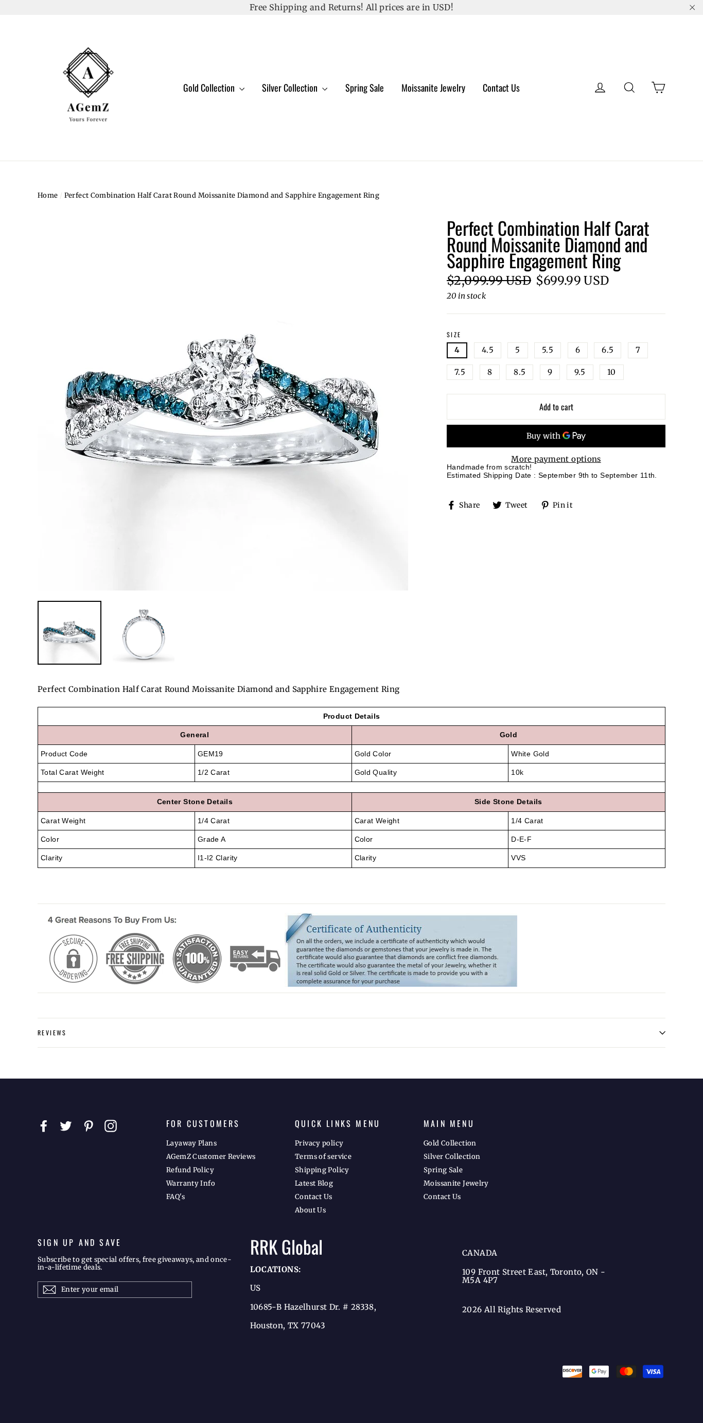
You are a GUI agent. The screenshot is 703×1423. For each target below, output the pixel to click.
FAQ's (175, 1196)
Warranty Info (190, 1183)
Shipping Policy (322, 1170)
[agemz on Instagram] (110, 1126)
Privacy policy (319, 1143)
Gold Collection (210, 87)
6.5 (607, 350)
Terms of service (323, 1156)
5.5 (547, 350)
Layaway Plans (191, 1143)
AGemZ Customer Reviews (210, 1156)
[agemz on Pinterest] (88, 1126)
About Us (310, 1210)
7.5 (459, 372)
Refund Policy (190, 1170)
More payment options (556, 459)
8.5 (519, 372)
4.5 (488, 350)
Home (48, 195)
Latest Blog (314, 1183)
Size (454, 335)
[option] (223, 405)
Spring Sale (364, 87)
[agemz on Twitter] (66, 1126)
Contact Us (501, 87)
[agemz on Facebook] (44, 1126)
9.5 (580, 372)
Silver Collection (291, 87)
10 (611, 372)
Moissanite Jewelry (433, 87)
